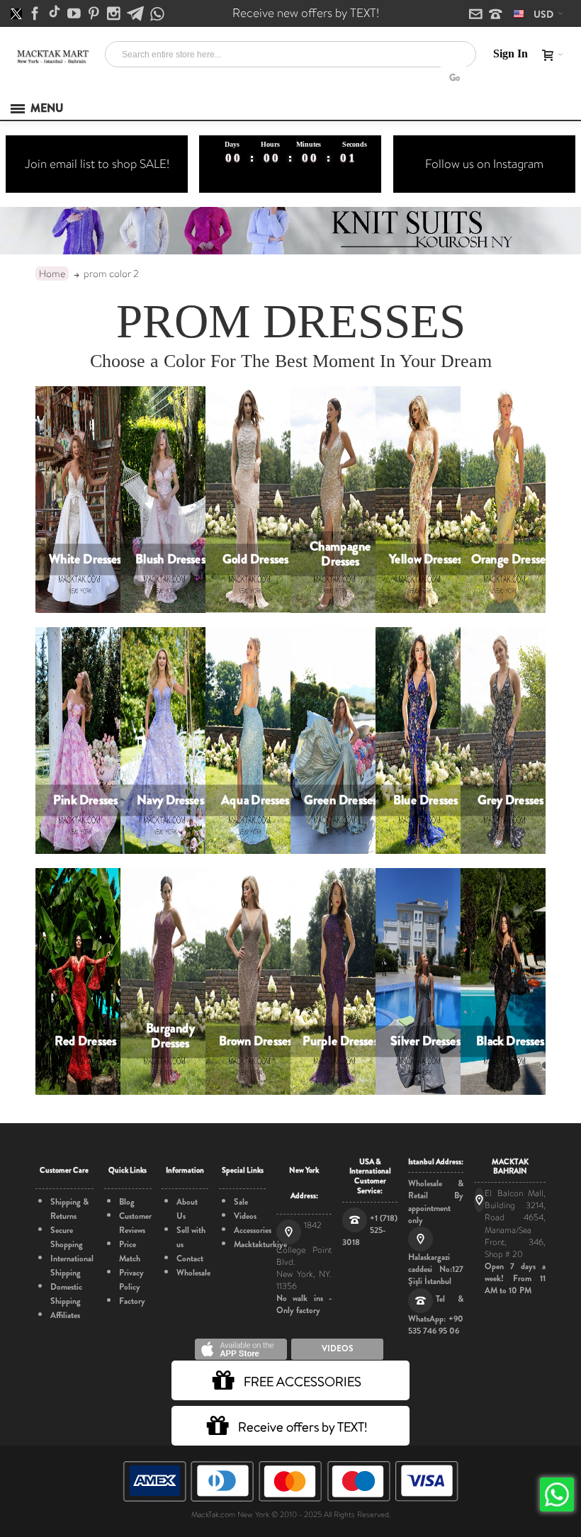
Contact (189, 1258)
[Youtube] (75, 14)
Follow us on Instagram (484, 163)
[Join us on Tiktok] (55, 14)
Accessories (252, 1230)
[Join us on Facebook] (36, 14)
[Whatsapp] (157, 14)
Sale (241, 1201)
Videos (245, 1216)
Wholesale (193, 1272)
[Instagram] (115, 14)
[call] (495, 15)
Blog (127, 1201)
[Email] (477, 15)
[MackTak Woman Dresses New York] (52, 56)
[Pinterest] (95, 14)
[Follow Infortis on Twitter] (17, 14)
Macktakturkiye (260, 1244)
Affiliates (65, 1315)
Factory (132, 1301)
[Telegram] (136, 14)
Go (454, 77)
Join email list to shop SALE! (97, 163)
